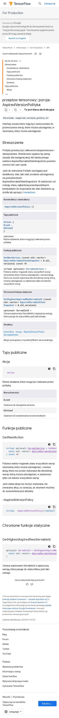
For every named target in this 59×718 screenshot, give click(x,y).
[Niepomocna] (40, 54)
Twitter (5, 649)
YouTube (6, 654)
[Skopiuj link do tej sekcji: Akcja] (13, 362)
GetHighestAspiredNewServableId (23, 299)
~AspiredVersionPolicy (17, 206)
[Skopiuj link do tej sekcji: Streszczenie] (26, 143)
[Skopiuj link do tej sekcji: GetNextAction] (26, 437)
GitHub (5, 644)
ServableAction (35, 268)
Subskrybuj (47, 703)
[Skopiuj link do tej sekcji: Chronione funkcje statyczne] (5, 530)
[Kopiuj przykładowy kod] (54, 368)
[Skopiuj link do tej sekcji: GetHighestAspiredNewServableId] (54, 540)
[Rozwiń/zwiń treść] (20, 61)
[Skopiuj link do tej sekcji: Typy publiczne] (31, 353)
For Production (12, 13)
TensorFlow (7, 48)
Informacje (21, 48)
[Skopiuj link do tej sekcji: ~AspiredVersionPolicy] (36, 500)
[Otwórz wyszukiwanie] (40, 3)
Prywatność (18, 697)
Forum (5, 639)
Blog (4, 634)
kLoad (7, 225)
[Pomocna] (35, 54)
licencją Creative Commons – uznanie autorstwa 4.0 (24, 599)
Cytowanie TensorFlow (13, 686)
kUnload (8, 228)
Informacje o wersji (11, 671)
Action (7, 222)
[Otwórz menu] (5, 3)
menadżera (29, 192)
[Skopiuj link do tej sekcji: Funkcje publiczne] (36, 428)
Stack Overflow (9, 676)
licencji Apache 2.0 (39, 602)
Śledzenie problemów (12, 667)
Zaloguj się (49, 3)
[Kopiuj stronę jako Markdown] (15, 109)
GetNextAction (12, 257)
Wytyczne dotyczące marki (15, 681)
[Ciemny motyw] (49, 368)
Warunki (6, 697)
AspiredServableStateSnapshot (21, 260)
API (48, 48)
